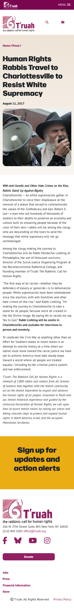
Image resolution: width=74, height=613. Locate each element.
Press (15, 46)
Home (6, 46)
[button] (64, 5)
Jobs (5, 573)
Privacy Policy (62, 599)
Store (6, 592)
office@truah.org (35, 531)
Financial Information (16, 585)
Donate (28, 557)
